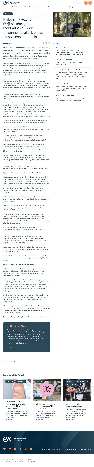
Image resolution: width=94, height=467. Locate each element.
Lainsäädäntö (60, 59)
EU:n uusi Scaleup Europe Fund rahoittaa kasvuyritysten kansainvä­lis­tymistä (71, 100)
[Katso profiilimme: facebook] (20, 449)
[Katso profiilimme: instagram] (26, 449)
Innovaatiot (62, 96)
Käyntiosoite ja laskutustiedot (52, 449)
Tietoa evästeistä (85, 449)
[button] (86, 3)
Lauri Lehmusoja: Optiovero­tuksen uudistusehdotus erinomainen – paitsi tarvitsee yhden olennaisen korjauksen (70, 52)
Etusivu (5, 7)
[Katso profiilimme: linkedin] (10, 449)
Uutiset (11, 7)
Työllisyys (80, 381)
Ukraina (70, 70)
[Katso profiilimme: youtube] (15, 449)
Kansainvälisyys (61, 70)
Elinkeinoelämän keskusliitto (11, 3)
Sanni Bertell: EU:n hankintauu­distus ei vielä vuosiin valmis (72, 63)
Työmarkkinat (71, 385)
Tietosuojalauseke (70, 449)
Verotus (58, 47)
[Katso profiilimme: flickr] (31, 449)
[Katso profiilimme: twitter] (4, 449)
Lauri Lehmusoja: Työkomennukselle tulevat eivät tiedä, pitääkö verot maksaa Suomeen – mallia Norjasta (72, 89)
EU (56, 96)
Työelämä (8, 14)
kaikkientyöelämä (9, 362)
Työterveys (20, 381)
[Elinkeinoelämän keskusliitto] (14, 439)
